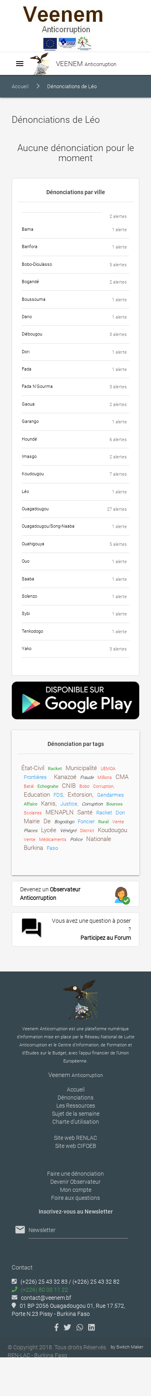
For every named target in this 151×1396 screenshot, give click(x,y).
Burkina (33, 847)
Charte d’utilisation (75, 1121)
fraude (87, 777)
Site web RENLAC (75, 1138)
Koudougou (112, 830)
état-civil (32, 768)
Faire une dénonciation (75, 1173)
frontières (35, 777)
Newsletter (42, 1230)
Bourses (114, 804)
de (47, 821)
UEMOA (108, 768)
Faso (52, 848)
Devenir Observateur (75, 1182)
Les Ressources (75, 1105)
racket (55, 768)
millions (104, 777)
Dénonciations (75, 1097)
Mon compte (75, 1190)
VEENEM (85, 64)
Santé (85, 812)
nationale (98, 839)
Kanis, (49, 803)
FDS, (59, 795)
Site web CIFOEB (75, 1146)
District (87, 830)
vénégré (68, 830)
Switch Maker (129, 1347)
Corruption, (103, 786)
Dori (120, 813)
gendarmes (110, 795)
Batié (29, 786)
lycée (48, 830)
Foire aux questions (75, 1198)
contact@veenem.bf (46, 1298)
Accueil (20, 86)
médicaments (52, 839)
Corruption (92, 804)
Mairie (32, 821)
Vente (29, 839)
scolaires (33, 813)
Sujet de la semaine (75, 1113)
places (30, 830)
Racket (104, 813)
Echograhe (47, 786)
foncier (86, 821)
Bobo (84, 786)
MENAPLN (60, 812)
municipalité (81, 768)
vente (118, 821)
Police (76, 839)
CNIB (69, 785)
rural (103, 821)
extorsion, (80, 794)
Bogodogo (64, 821)
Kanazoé (65, 777)
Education (37, 794)
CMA (122, 777)
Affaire (30, 804)
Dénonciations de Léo (72, 86)
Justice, (69, 804)
